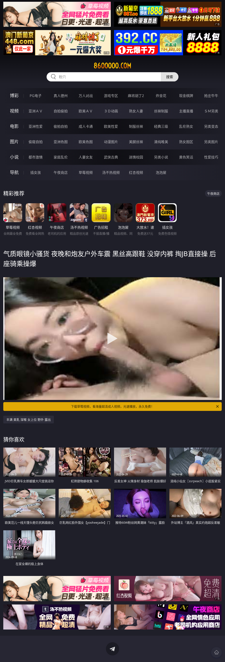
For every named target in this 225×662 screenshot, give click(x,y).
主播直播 (186, 111)
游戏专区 (111, 95)
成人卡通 (86, 126)
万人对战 (86, 95)
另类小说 (161, 157)
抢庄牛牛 (211, 95)
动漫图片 (111, 141)
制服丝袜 (136, 126)
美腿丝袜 (136, 141)
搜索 (169, 76)
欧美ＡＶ (86, 111)
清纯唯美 (161, 141)
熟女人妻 (136, 111)
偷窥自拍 (36, 141)
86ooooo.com (112, 65)
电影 (14, 126)
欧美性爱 (111, 126)
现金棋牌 (186, 95)
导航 (14, 172)
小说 (14, 157)
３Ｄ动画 (111, 111)
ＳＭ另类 (211, 111)
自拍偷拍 (61, 111)
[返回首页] (216, 652)
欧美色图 (86, 141)
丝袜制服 (161, 111)
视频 (14, 111)
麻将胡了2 (136, 95)
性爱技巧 (211, 157)
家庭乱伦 (61, 157)
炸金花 (161, 95)
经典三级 (161, 126)
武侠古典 (111, 157)
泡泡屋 (161, 172)
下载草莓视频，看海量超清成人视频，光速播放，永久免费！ (112, 406)
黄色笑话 (186, 157)
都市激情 (36, 157)
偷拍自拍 (61, 126)
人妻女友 (86, 157)
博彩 (14, 96)
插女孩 (35, 172)
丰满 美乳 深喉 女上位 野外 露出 (28, 419)
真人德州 (61, 95)
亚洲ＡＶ (36, 111)
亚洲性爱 (36, 126)
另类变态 (211, 126)
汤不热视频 (111, 172)
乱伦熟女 (186, 126)
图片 (14, 142)
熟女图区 (186, 141)
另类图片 (211, 141)
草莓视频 (86, 172)
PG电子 (36, 95)
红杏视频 (136, 172)
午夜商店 (61, 172)
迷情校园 (136, 157)
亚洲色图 (61, 141)
